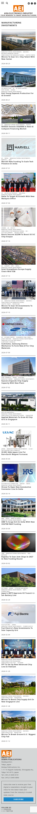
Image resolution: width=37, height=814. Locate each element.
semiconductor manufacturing (12, 55)
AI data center (9, 337)
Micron (25, 52)
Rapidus (4, 555)
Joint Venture (6, 339)
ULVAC (31, 449)
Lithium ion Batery (21, 588)
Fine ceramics (6, 377)
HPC (12, 266)
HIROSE (22, 483)
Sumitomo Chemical (8, 342)
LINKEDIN (7, 809)
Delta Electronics (11, 193)
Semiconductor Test (8, 662)
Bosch (13, 228)
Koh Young (5, 90)
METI (24, 590)
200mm (3, 228)
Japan (15, 377)
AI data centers (21, 88)
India (6, 158)
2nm (2, 553)
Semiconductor (7, 697)
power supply (28, 626)
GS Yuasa (4, 588)
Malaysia (22, 193)
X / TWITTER (8, 811)
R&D (10, 159)
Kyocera (21, 377)
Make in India (16, 518)
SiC (27, 231)
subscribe (19, 799)
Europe (7, 266)
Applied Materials (7, 412)
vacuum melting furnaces (10, 450)
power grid (5, 591)
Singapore (29, 415)
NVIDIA (28, 124)
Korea (13, 90)
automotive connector (9, 483)
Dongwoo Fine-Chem (23, 337)
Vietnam (20, 662)
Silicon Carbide (7, 232)
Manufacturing (6, 379)
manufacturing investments (11, 52)
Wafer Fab (16, 304)
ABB (2, 518)
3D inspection (6, 88)
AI (13, 88)
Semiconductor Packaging (10, 661)
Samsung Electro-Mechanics (11, 340)
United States (30, 55)
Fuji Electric (5, 624)
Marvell (4, 160)
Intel (17, 266)
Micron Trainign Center (9, 53)
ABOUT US (6, 757)
